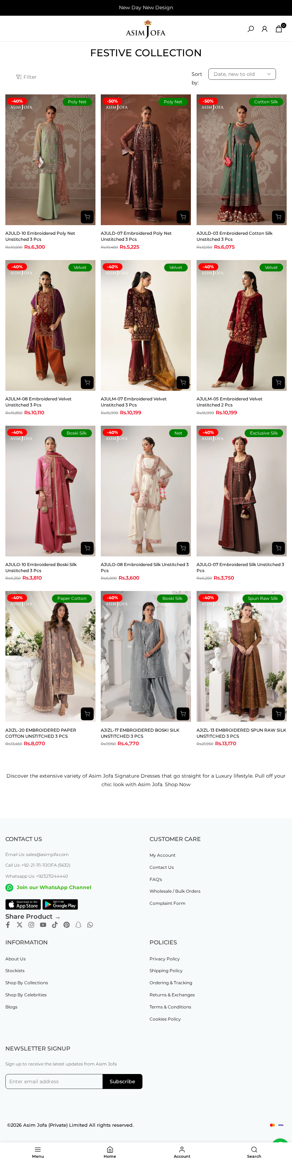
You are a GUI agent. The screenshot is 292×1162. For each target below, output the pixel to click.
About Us (15, 958)
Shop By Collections (26, 982)
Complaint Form (168, 903)
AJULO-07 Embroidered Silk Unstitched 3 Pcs (240, 567)
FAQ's (156, 879)
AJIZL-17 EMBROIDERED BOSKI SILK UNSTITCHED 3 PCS (140, 733)
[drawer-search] (251, 29)
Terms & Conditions (170, 1007)
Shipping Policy (166, 970)
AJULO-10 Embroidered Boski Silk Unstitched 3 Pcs (41, 567)
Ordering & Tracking (171, 982)
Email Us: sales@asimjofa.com (37, 854)
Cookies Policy (165, 1019)
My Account (163, 855)
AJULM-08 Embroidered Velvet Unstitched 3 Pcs (38, 402)
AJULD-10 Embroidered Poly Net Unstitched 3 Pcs (40, 236)
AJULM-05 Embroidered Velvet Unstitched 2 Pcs (229, 402)
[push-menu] (10, 29)
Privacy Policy (165, 958)
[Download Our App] (23, 904)
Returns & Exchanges (172, 994)
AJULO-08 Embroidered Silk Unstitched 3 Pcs (145, 567)
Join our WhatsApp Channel (54, 887)
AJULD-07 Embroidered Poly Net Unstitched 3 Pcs (136, 236)
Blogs (11, 1007)
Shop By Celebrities (26, 994)
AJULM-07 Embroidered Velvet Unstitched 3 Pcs (134, 402)
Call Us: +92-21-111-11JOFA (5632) (38, 865)
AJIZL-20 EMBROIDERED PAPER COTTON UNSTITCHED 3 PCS (40, 733)
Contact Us (162, 867)
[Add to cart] (87, 217)
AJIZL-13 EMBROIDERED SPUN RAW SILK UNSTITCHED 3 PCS (241, 733)
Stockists (15, 970)
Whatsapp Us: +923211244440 (36, 876)
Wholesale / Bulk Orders (175, 891)
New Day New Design (146, 7)
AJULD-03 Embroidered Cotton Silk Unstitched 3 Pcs (234, 236)
